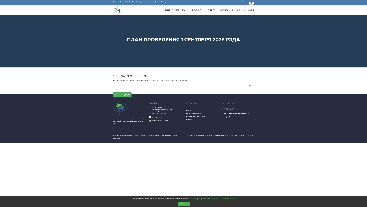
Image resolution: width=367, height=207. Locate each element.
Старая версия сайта (248, 1)
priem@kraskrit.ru (157, 117)
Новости (236, 10)
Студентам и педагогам (193, 113)
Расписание (249, 10)
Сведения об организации (176, 10)
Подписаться (119, 95)
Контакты (224, 10)
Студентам (211, 10)
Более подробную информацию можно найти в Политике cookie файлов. (211, 199)
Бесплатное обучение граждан (195, 116)
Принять (184, 204)
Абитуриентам (197, 10)
